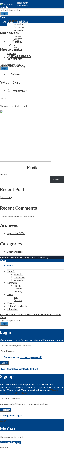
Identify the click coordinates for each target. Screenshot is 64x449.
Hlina (15, 41)
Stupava (16, 57)
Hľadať (3, 174)
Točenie (16, 74)
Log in (4, 363)
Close (3, 260)
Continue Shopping (10, 442)
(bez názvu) (6, 197)
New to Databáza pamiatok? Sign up (19, 368)
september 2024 (16, 233)
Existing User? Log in (11, 415)
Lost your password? (31, 357)
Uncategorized (15, 251)
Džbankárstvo (19, 90)
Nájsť (4, 13)
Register (5, 409)
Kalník (32, 168)
